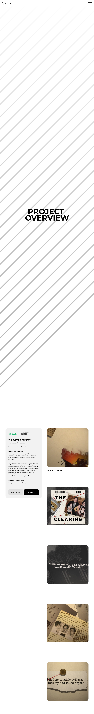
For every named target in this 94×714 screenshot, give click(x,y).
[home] (7, 3)
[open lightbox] (67, 447)
